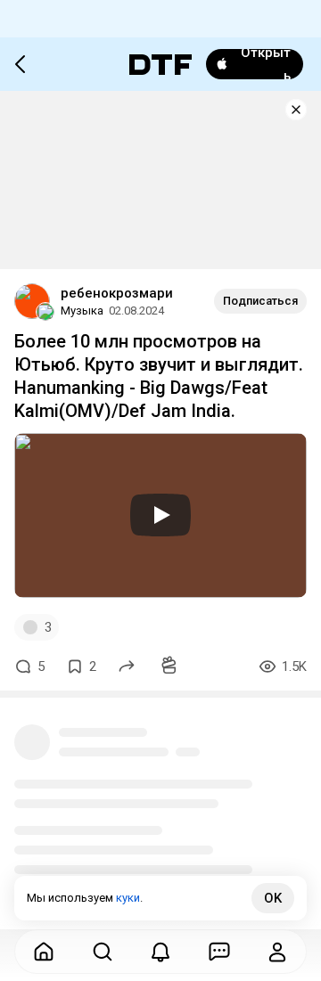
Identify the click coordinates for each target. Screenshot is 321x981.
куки (128, 897)
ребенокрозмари (117, 293)
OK (273, 898)
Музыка (82, 310)
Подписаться (260, 300)
